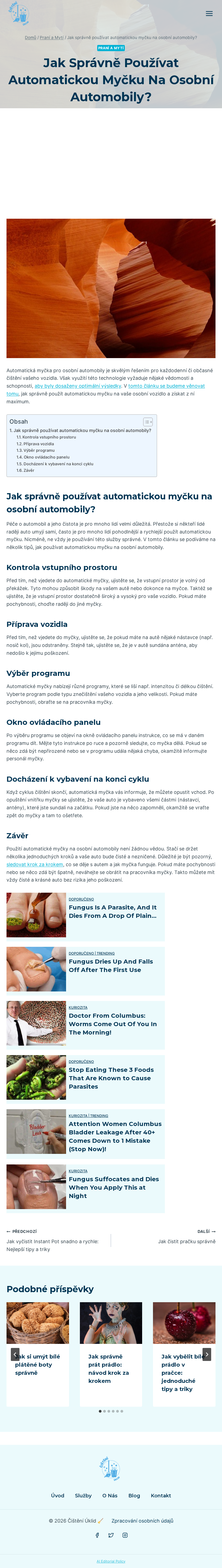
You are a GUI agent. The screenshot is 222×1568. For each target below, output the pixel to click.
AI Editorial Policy (111, 1561)
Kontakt (161, 1496)
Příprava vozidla (39, 443)
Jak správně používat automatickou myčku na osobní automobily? (82, 430)
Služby (83, 1496)
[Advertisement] (111, 168)
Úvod (57, 1496)
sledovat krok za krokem (34, 864)
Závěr (29, 470)
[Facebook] (97, 1535)
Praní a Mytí (111, 48)
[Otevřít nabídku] (209, 13)
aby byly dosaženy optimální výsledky (78, 386)
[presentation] (37, 1323)
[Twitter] (111, 1535)
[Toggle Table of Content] (145, 422)
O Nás (109, 1496)
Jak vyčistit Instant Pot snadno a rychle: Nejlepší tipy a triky (52, 1240)
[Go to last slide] (15, 1354)
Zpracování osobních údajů (142, 1521)
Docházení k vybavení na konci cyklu (58, 463)
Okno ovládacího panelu (47, 457)
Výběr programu (39, 450)
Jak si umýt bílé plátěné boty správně (37, 1364)
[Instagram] (125, 1535)
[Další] (207, 1354)
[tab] (100, 1411)
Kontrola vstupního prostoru (49, 437)
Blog (134, 1496)
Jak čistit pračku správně (187, 1236)
